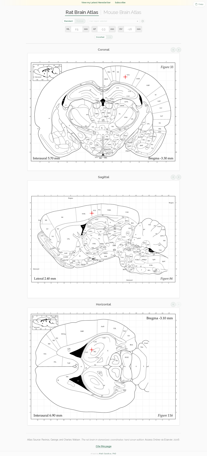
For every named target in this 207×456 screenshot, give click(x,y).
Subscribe (120, 2)
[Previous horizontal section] (173, 304)
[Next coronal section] (178, 49)
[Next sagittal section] (178, 177)
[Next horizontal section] (178, 304)
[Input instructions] (143, 21)
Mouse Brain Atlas (122, 12)
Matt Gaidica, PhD (107, 454)
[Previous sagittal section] (173, 177)
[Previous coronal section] (173, 49)
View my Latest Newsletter (96, 2)
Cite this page (103, 446)
